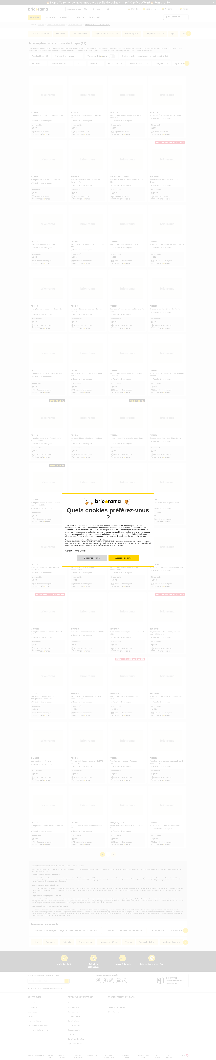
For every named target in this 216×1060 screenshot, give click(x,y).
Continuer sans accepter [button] (76, 549)
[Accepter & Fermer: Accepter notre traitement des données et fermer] (124, 558)
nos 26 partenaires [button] (95, 525)
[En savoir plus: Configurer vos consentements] (92, 558)
